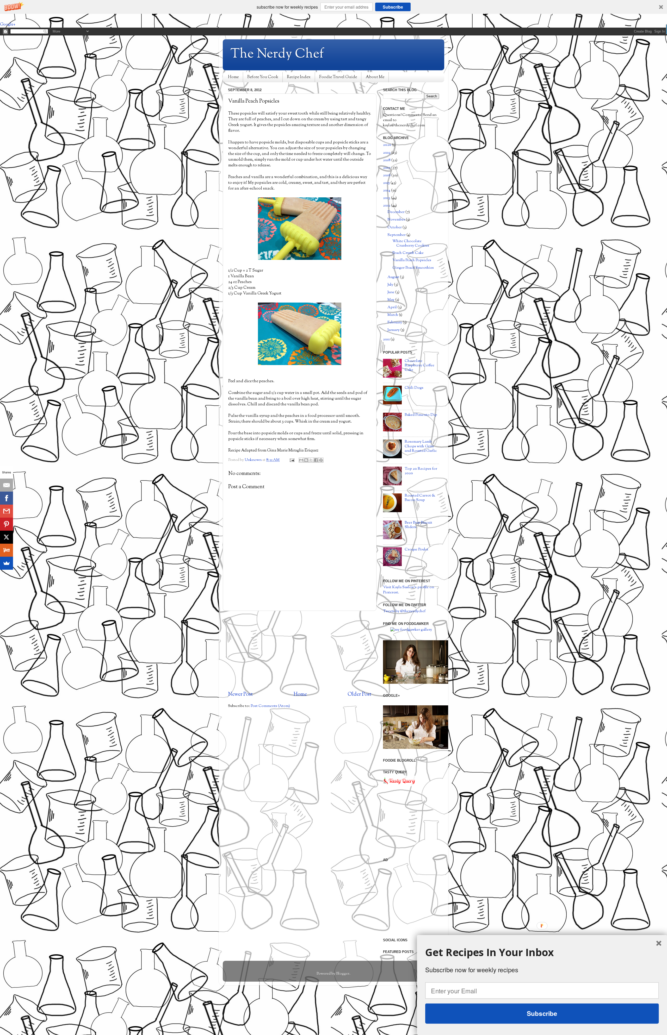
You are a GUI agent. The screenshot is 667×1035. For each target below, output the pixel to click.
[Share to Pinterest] (321, 460)
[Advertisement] (300, 650)
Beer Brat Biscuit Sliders (418, 525)
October (395, 227)
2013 (387, 198)
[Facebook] (6, 498)
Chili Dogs (414, 388)
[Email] (6, 485)
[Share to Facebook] (316, 460)
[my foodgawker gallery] (411, 629)
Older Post (359, 694)
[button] (333, 7)
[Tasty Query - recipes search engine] (399, 785)
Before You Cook (262, 77)
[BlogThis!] (306, 460)
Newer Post (240, 694)
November (396, 219)
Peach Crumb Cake (408, 253)
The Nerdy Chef (277, 54)
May (391, 300)
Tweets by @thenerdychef (404, 611)
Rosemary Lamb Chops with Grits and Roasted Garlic (421, 446)
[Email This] (301, 460)
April (392, 307)
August (393, 277)
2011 (387, 339)
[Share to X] (311, 460)
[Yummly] (6, 550)
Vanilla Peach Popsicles (411, 260)
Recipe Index (299, 77)
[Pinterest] (6, 524)
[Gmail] (6, 511)
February (395, 322)
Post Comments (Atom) (270, 706)
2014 (387, 190)
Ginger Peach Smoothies (413, 268)
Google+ (8, 25)
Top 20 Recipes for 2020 (421, 471)
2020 (387, 145)
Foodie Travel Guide (338, 77)
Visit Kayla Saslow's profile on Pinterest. (408, 590)
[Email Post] (291, 460)
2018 (387, 160)
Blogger (342, 973)
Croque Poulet (416, 549)
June (391, 292)
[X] (6, 537)
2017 (387, 168)
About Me (375, 77)
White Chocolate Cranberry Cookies (410, 243)
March (393, 315)
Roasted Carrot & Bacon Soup (420, 498)
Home (233, 77)
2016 (387, 175)
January (393, 330)
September (396, 235)
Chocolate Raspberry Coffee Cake (419, 365)
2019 (387, 152)
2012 (387, 205)
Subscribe (393, 7)
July (390, 284)
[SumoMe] (6, 563)
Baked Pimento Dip (421, 415)
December (396, 212)
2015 (387, 183)
